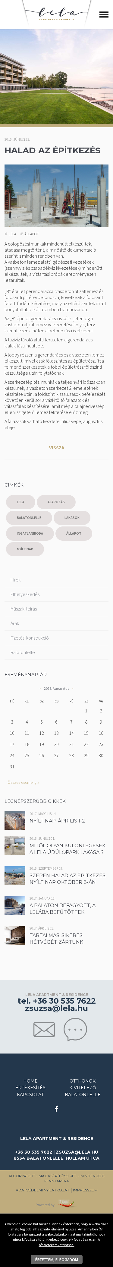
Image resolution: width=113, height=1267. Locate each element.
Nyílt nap (25, 549)
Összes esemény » (23, 782)
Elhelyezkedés (25, 594)
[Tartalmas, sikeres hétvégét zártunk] (17, 934)
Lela (12, 234)
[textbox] (56, 359)
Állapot (31, 234)
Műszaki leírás (24, 609)
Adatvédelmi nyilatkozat (42, 1190)
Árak (15, 623)
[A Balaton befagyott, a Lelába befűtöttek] (17, 904)
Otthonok (83, 1081)
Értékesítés (30, 1087)
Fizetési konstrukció (30, 638)
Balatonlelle (29, 517)
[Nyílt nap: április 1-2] (23, 820)
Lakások (72, 517)
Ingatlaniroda (30, 533)
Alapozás (56, 502)
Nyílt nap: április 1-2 (57, 821)
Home (30, 1081)
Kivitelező (82, 1087)
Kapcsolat (30, 1094)
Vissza (56, 448)
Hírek (15, 580)
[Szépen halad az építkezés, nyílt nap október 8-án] (17, 874)
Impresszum (85, 1190)
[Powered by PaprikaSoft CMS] (56, 1203)
